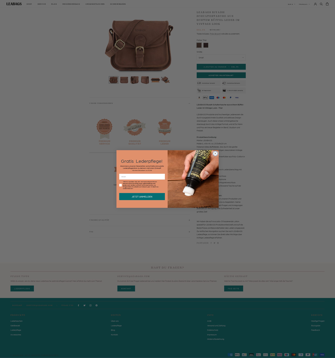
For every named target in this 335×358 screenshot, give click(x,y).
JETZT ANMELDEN (142, 196)
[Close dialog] (215, 153)
